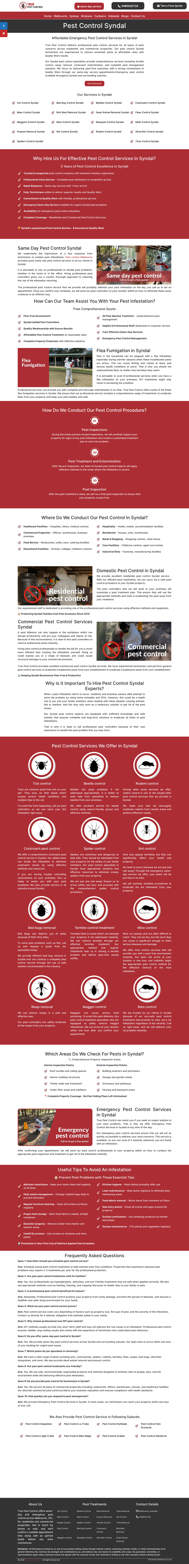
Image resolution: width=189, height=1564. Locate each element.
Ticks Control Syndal (147, 141)
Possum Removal (104, 1517)
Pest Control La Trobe (76, 1424)
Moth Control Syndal (146, 122)
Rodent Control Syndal (108, 131)
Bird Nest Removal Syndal (71, 112)
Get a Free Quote (171, 5)
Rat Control (121, 1517)
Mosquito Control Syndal (110, 122)
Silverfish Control (104, 1538)
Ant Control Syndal (27, 102)
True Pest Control (33, 1560)
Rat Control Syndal (67, 131)
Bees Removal (103, 1511)
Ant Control (62, 1511)
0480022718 (129, 5)
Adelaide (113, 16)
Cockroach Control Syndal (150, 102)
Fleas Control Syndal (147, 112)
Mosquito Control (84, 1538)
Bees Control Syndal (28, 112)
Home (48, 16)
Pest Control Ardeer (113, 1436)
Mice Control (62, 1517)
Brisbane (86, 16)
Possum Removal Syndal (31, 131)
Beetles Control (84, 1511)
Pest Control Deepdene (39, 1424)
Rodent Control (64, 1523)
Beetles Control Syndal (109, 102)
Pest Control (62, 1528)
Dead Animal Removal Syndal (112, 112)
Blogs (125, 16)
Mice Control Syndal (67, 122)
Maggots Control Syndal (30, 122)
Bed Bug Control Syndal (69, 102)
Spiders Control (84, 1523)
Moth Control (83, 1517)
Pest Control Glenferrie (154, 1436)
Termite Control (103, 1523)
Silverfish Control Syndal (149, 131)
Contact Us (138, 16)
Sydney (74, 16)
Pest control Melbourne (78, 257)
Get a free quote (94, 83)
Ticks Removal (122, 1523)
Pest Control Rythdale (114, 1424)
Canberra (100, 16)
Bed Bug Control (84, 1528)
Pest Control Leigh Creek (40, 1436)
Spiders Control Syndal (30, 141)
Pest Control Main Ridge (77, 1436)
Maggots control (64, 1538)
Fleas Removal (122, 1511)
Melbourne (60, 16)
